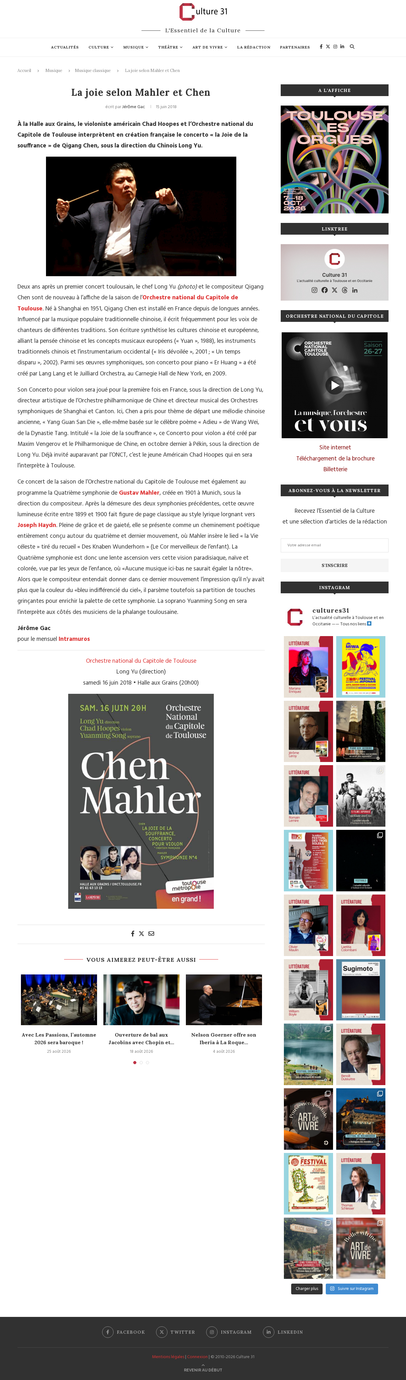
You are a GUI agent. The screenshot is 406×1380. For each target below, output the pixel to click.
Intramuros (74, 639)
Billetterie (335, 469)
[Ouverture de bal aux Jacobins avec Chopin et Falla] (141, 999)
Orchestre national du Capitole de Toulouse (141, 661)
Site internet (335, 447)
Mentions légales (168, 1357)
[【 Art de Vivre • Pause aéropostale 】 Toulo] (308, 1119)
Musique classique (93, 70)
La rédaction (254, 47)
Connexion (197, 1357)
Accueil (24, 70)
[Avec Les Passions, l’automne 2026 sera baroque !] (59, 999)
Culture (98, 47)
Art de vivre (208, 47)
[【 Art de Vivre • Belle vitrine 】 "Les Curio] (360, 1248)
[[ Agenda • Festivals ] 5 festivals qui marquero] (360, 860)
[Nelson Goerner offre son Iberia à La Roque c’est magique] (224, 999)
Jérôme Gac (133, 107)
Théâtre (168, 47)
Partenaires (295, 47)
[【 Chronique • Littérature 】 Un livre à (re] (360, 1054)
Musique (133, 47)
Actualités (65, 47)
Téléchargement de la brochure (335, 459)
